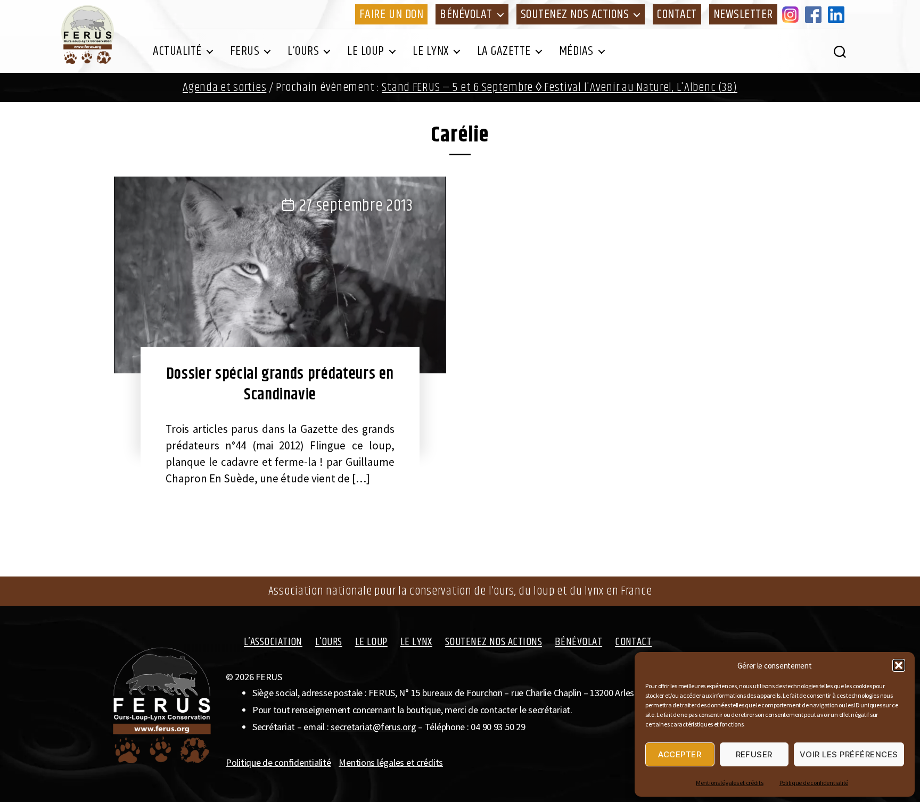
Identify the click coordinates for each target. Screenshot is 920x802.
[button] (898, 665)
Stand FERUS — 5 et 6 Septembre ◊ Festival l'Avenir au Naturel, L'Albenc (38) (559, 87)
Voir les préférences (849, 754)
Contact (677, 14)
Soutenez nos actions (575, 14)
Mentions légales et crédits (729, 783)
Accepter (679, 754)
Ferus (245, 51)
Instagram (792, 14)
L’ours (303, 51)
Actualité (177, 51)
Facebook (815, 14)
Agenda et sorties (224, 87)
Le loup (365, 51)
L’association (273, 641)
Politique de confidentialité (813, 783)
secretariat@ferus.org (373, 727)
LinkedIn (838, 14)
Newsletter (743, 14)
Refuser (754, 754)
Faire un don (391, 14)
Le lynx (431, 51)
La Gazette (504, 51)
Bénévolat (466, 14)
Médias (576, 51)
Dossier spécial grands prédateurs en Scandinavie (280, 384)
